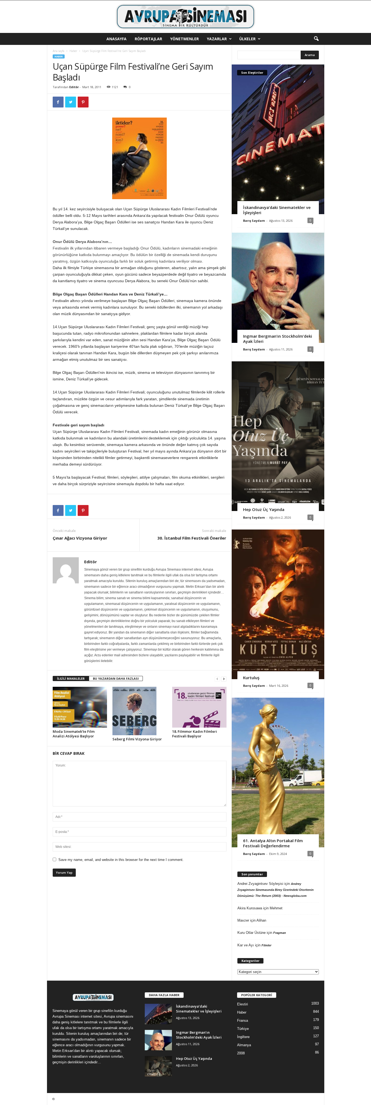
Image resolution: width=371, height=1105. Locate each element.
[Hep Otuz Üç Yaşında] (278, 436)
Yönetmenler (184, 38)
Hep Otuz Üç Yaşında (263, 509)
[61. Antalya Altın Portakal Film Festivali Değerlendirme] (278, 772)
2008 (241, 1053)
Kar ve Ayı (245, 945)
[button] (316, 39)
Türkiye (243, 1029)
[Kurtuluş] (278, 604)
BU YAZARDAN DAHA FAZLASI (116, 678)
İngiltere (243, 1037)
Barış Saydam (254, 220)
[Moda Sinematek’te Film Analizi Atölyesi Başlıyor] (80, 707)
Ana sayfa (58, 51)
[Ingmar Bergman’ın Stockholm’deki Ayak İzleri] (278, 288)
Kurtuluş (251, 677)
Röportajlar (148, 38)
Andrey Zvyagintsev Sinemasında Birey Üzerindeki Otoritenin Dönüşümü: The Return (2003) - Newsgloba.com (275, 889)
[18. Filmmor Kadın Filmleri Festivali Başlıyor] (199, 707)
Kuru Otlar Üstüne (251, 933)
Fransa (242, 1020)
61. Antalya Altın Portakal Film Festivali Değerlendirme (273, 843)
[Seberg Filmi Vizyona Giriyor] (139, 711)
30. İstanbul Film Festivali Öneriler (191, 538)
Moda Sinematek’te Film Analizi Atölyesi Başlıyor (74, 733)
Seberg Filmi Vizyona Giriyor (137, 739)
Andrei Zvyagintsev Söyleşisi (260, 884)
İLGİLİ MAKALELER (71, 678)
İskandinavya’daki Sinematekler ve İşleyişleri (277, 210)
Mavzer (243, 920)
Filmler (266, 945)
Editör (74, 87)
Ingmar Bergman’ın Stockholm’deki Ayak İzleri (277, 338)
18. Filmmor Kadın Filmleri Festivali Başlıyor (194, 733)
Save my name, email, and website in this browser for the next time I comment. (121, 860)
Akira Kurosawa (249, 908)
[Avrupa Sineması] (185, 16)
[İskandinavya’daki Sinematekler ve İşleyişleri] (278, 139)
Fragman (279, 932)
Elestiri (242, 1004)
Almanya (244, 1045)
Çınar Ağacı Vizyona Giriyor (80, 538)
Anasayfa (116, 38)
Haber (73, 51)
